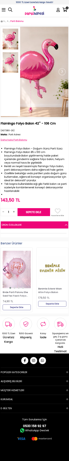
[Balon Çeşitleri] (7, 21)
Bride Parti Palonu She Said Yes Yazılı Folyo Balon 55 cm (15, 294)
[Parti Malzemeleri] (2, 21)
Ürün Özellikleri (11, 225)
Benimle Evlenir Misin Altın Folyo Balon (50, 290)
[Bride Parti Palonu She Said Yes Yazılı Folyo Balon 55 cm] (17, 269)
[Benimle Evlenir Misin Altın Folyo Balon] (52, 267)
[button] (10, 288)
